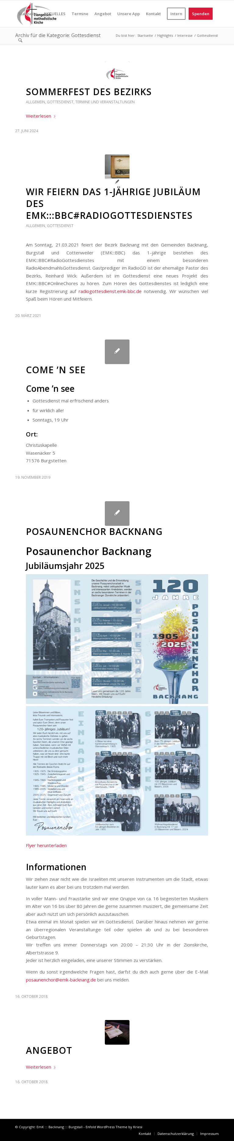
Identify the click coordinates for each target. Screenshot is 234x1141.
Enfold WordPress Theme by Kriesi (114, 1127)
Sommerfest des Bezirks (89, 91)
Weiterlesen (38, 116)
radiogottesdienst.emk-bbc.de (110, 291)
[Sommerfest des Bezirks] (117, 73)
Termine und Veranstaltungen (105, 102)
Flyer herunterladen (46, 845)
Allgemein (35, 102)
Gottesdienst (60, 102)
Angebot (49, 1050)
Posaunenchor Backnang (94, 531)
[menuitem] (28, 13)
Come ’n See (56, 370)
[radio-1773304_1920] (117, 166)
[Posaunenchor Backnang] (117, 513)
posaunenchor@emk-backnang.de (61, 980)
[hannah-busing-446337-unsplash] (117, 1032)
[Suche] (20, 40)
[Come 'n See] (117, 352)
